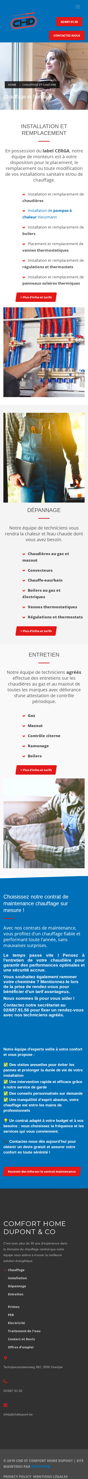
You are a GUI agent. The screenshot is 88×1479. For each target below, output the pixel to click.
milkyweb (40, 1466)
